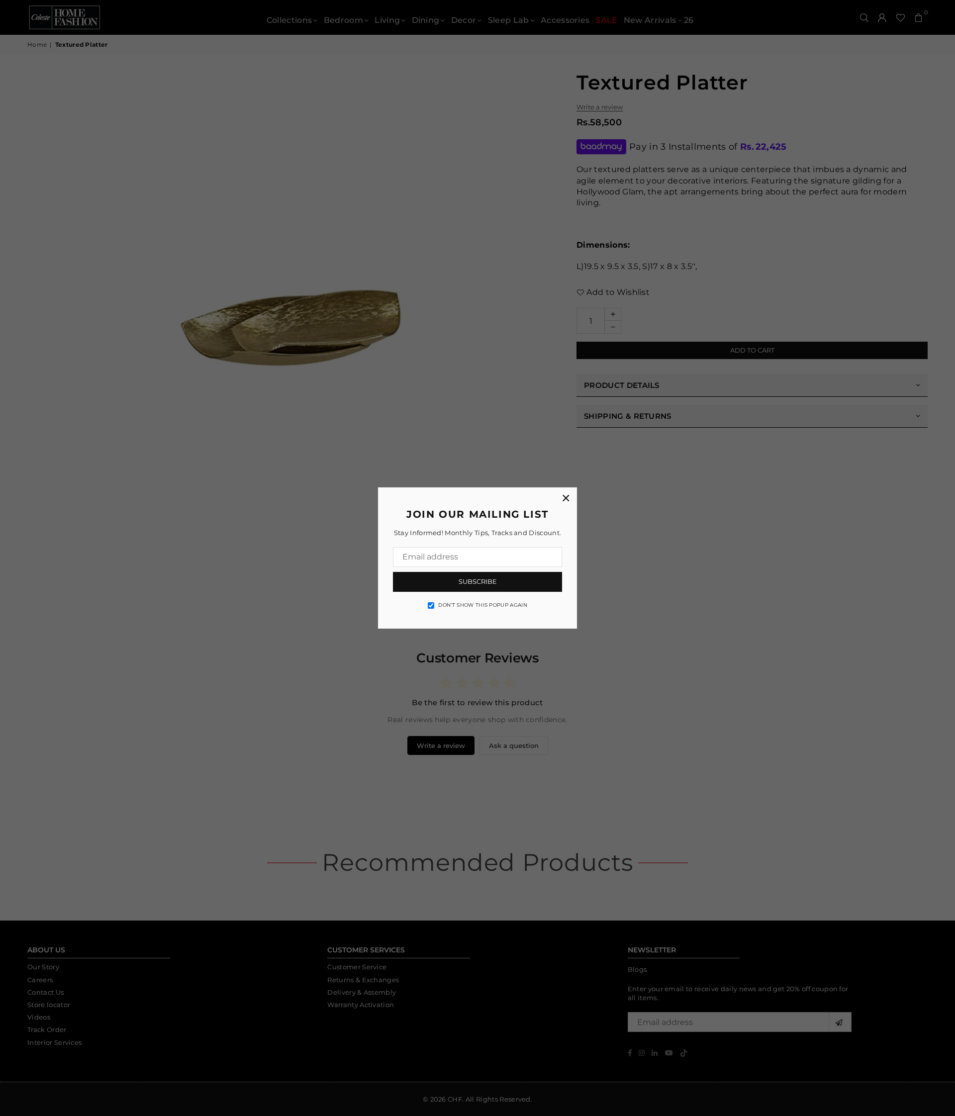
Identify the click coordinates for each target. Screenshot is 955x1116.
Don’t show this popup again (482, 605)
